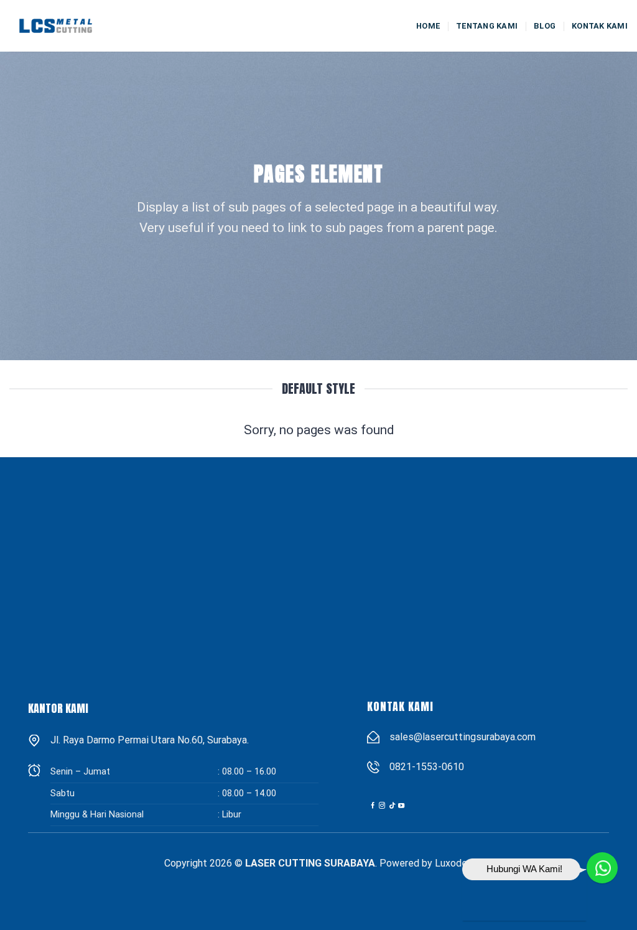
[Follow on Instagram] (382, 805)
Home (428, 25)
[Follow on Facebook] (373, 805)
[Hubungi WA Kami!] (603, 868)
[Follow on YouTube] (401, 805)
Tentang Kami (487, 25)
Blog (545, 25)
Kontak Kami (600, 25)
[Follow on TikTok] (392, 805)
